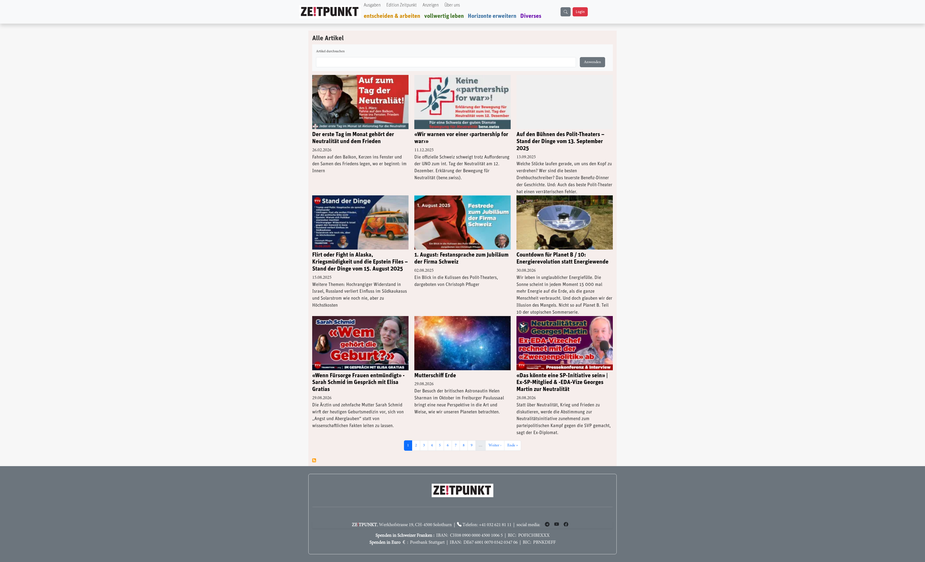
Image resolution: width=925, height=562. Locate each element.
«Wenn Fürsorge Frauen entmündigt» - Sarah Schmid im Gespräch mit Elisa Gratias (358, 382)
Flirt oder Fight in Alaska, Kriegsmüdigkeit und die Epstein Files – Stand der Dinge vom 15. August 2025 (360, 262)
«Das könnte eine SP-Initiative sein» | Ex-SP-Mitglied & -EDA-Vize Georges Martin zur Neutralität (562, 382)
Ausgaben (372, 5)
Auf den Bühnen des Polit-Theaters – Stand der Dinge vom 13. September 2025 (560, 141)
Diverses (530, 16)
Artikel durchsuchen (330, 51)
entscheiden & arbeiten (392, 16)
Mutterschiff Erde (435, 375)
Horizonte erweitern (492, 16)
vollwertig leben (444, 16)
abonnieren (314, 460)
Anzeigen (431, 5)
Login (580, 12)
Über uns (452, 5)
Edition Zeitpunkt (401, 5)
